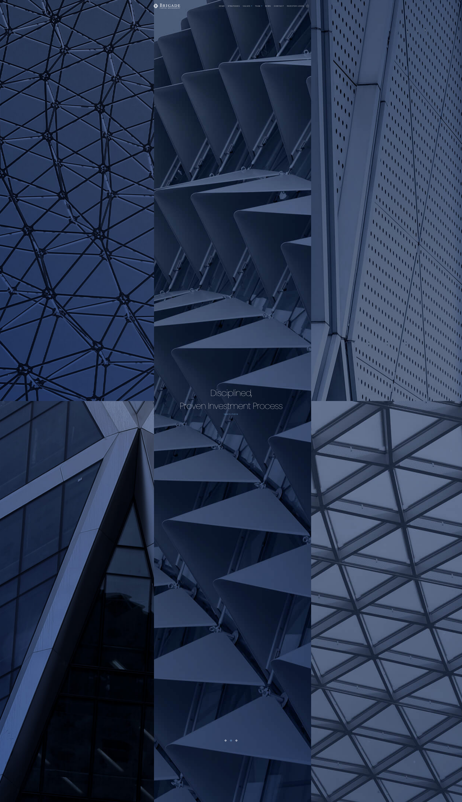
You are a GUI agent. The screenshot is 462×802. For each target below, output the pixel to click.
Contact (279, 6)
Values (247, 6)
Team (258, 6)
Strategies (234, 6)
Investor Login (295, 6)
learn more (231, 414)
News (268, 6)
